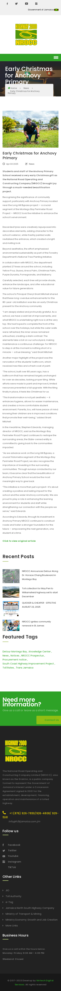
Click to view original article (19, 541)
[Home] (26, 34)
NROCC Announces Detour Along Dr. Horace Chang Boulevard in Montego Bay (40, 575)
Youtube (13, 856)
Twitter (12, 850)
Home (14, 88)
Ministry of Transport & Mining (23, 914)
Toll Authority (13, 896)
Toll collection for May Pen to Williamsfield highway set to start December (40, 592)
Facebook (14, 845)
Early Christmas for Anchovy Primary (24, 92)
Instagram (14, 861)
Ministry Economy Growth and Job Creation (32, 919)
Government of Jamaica (41, 9)
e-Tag (9, 902)
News (26, 88)
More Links (12, 925)
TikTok (12, 867)
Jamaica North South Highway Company (30, 908)
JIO (7, 890)
